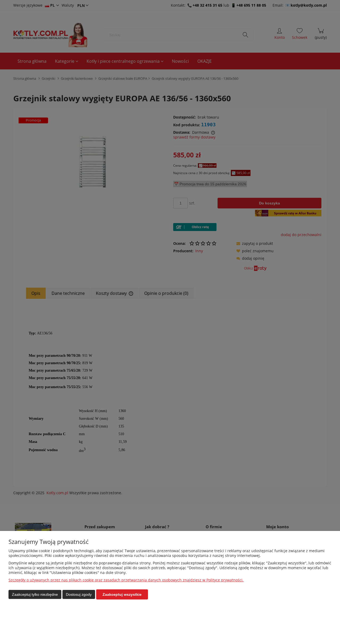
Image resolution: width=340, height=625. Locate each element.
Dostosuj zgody (79, 594)
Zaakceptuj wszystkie (122, 594)
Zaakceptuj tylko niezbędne (35, 594)
